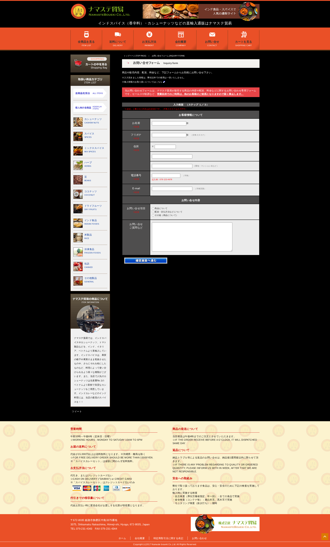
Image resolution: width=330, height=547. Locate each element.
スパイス (89, 135)
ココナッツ (90, 193)
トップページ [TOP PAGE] (135, 56)
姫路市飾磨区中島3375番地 (101, 520)
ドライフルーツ (93, 207)
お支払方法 (149, 43)
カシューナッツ (93, 121)
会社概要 (180, 43)
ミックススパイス (94, 150)
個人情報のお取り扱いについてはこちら (143, 82)
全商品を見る (86, 43)
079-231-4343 (84, 528)
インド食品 (91, 222)
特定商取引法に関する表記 (168, 538)
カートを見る (243, 43)
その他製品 (90, 280)
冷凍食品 (92, 251)
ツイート (77, 411)
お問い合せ (212, 43)
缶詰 (88, 265)
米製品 (88, 236)
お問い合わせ (199, 538)
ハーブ (88, 164)
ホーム (122, 538)
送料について (117, 43)
